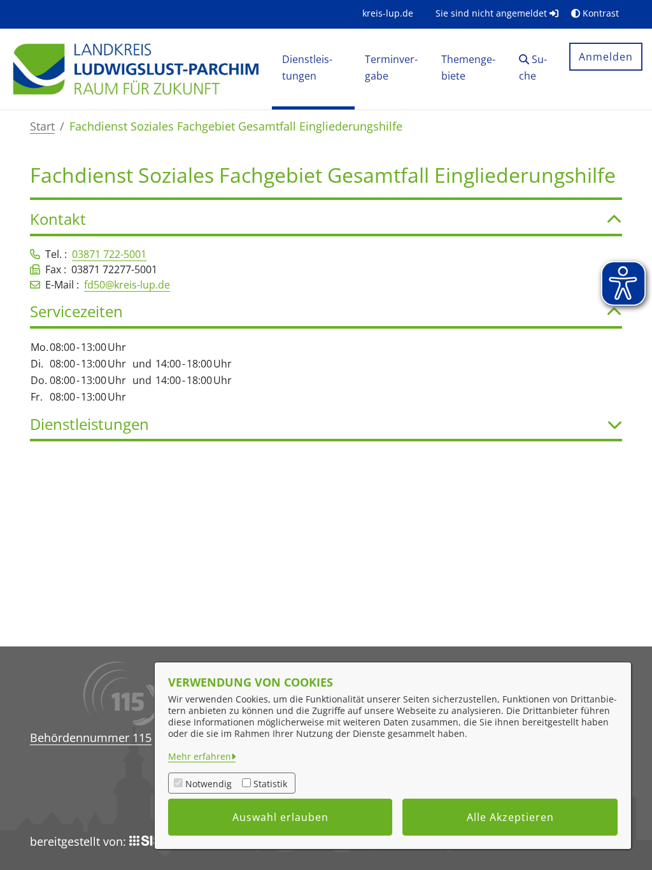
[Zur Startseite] (136, 68)
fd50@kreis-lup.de (127, 285)
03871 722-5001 (109, 254)
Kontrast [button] (599, 13)
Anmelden (606, 57)
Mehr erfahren (199, 756)
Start (42, 126)
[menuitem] (387, 13)
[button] (534, 69)
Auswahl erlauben (280, 817)
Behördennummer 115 (91, 737)
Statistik (270, 784)
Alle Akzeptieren (510, 817)
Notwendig (208, 784)
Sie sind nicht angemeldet (492, 13)
